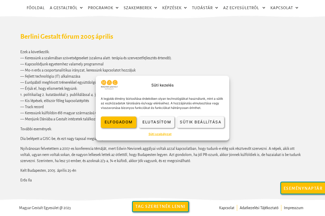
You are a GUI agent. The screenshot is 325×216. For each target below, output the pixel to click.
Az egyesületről (241, 8)
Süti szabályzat (160, 134)
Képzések (172, 8)
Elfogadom (119, 122)
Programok (100, 8)
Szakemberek (138, 8)
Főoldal (36, 8)
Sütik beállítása (200, 122)
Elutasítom (156, 122)
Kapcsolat (281, 8)
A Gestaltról (63, 8)
